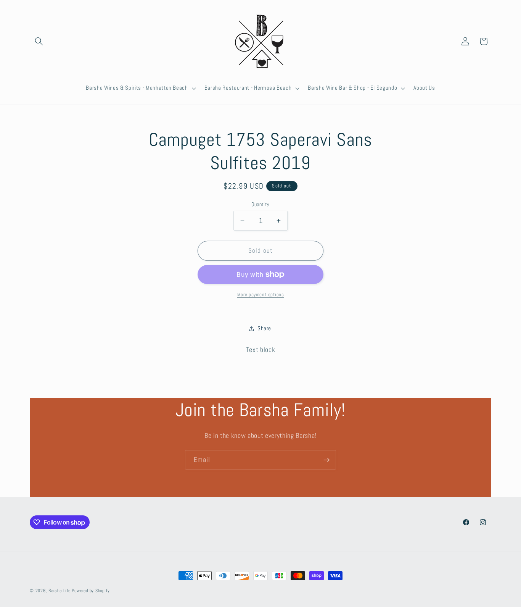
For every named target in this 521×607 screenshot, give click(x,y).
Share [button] (264, 328)
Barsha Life (59, 591)
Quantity (260, 204)
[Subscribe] (326, 460)
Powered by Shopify (90, 591)
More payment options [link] (260, 294)
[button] (39, 41)
